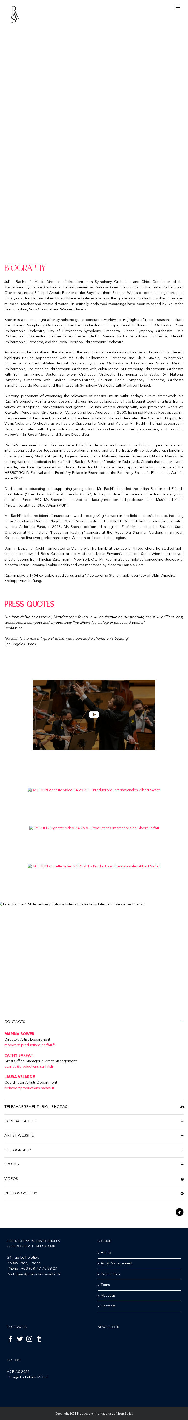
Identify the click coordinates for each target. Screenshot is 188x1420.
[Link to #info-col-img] (180, 1212)
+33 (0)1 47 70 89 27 (39, 1269)
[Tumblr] (39, 1339)
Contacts (108, 1306)
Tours (105, 1285)
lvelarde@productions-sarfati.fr (29, 1088)
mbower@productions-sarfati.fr (29, 1045)
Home (106, 1253)
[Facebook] (10, 1339)
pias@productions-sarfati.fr (38, 1274)
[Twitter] (20, 1339)
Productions (110, 1274)
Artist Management (116, 1263)
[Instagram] (29, 1339)
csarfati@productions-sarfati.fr (28, 1067)
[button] (94, 1022)
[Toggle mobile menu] (178, 7)
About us (108, 1296)
